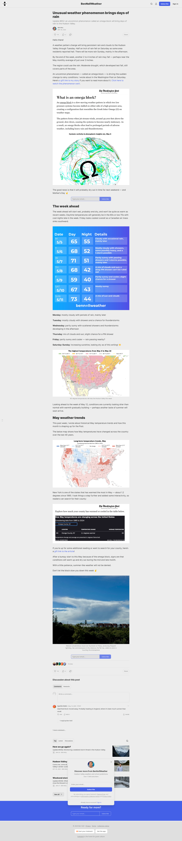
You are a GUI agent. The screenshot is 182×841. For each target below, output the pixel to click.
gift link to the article (64, 551)
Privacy (88, 826)
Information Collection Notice (90, 796)
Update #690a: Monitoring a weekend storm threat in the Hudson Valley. (79, 750)
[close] (111, 762)
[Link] (49, 206)
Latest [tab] (60, 741)
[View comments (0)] (73, 755)
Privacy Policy (107, 796)
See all (57, 794)
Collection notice (103, 826)
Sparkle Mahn (62, 706)
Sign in (175, 4)
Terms (94, 826)
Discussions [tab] (69, 741)
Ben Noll (61, 27)
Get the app (101, 831)
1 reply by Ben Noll (66, 721)
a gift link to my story (69, 80)
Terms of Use (101, 794)
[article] (91, 751)
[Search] (151, 4)
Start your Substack (85, 831)
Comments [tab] (57, 686)
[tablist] (62, 686)
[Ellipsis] (128, 706)
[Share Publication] (156, 4)
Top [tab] (55, 741)
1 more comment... (59, 730)
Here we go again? (62, 747)
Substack (80, 837)
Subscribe (165, 4)
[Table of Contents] (2, 420)
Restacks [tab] (67, 686)
